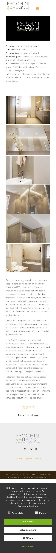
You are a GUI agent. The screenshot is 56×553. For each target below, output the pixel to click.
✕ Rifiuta (28, 538)
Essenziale (17, 513)
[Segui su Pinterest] (36, 449)
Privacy (19, 458)
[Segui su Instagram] (25, 449)
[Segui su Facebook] (20, 449)
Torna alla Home (28, 415)
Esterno (43, 513)
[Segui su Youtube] (31, 449)
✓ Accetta (28, 521)
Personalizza (27, 546)
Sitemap (37, 458)
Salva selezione (28, 530)
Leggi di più (28, 407)
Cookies (28, 458)
